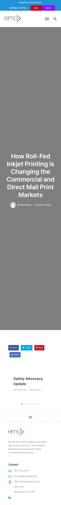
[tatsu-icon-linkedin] (9, 497)
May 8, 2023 (35, 390)
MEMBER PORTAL (18, 8)
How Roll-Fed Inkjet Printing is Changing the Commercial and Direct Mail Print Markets (30, 175)
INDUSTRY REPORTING (30, 2)
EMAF (48, 8)
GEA (36, 8)
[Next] (59, 385)
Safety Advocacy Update (28, 381)
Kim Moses (26, 205)
